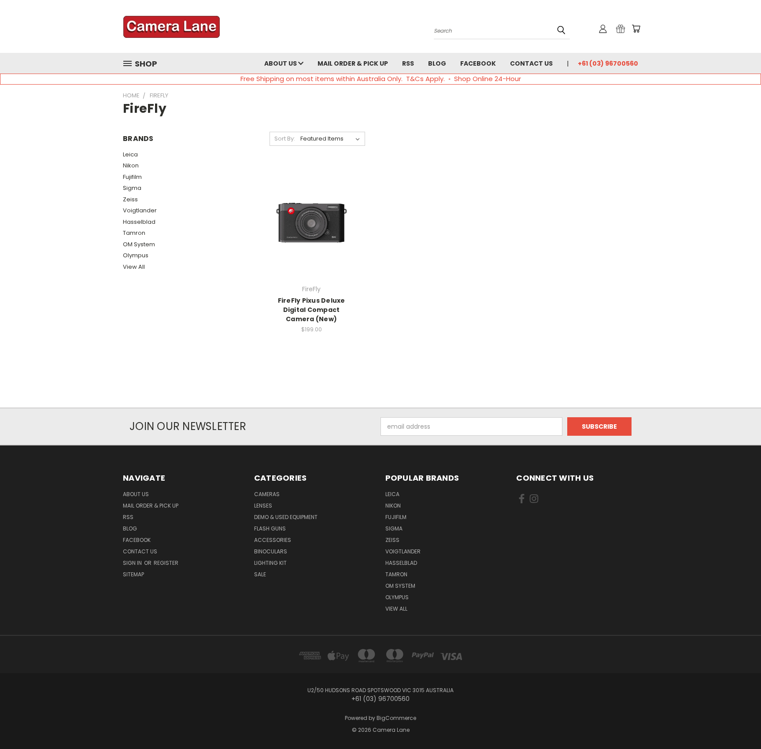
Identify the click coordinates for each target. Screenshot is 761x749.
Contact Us (531, 63)
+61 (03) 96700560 (608, 63)
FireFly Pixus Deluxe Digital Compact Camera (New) (311, 309)
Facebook (478, 63)
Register (166, 563)
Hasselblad (139, 222)
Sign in (133, 563)
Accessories (272, 540)
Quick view (311, 213)
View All (134, 267)
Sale (260, 574)
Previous (738, 721)
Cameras (267, 494)
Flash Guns (270, 528)
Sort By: (284, 138)
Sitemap (133, 574)
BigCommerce (396, 718)
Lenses (263, 505)
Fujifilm (132, 177)
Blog (437, 63)
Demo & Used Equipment (286, 517)
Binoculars (270, 551)
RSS (408, 63)
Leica (130, 154)
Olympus (135, 255)
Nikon (131, 165)
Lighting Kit (270, 563)
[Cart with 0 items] (636, 28)
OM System (139, 244)
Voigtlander (140, 210)
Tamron (134, 233)
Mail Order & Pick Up (353, 63)
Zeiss (130, 199)
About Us (281, 63)
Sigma (132, 188)
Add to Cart (311, 230)
